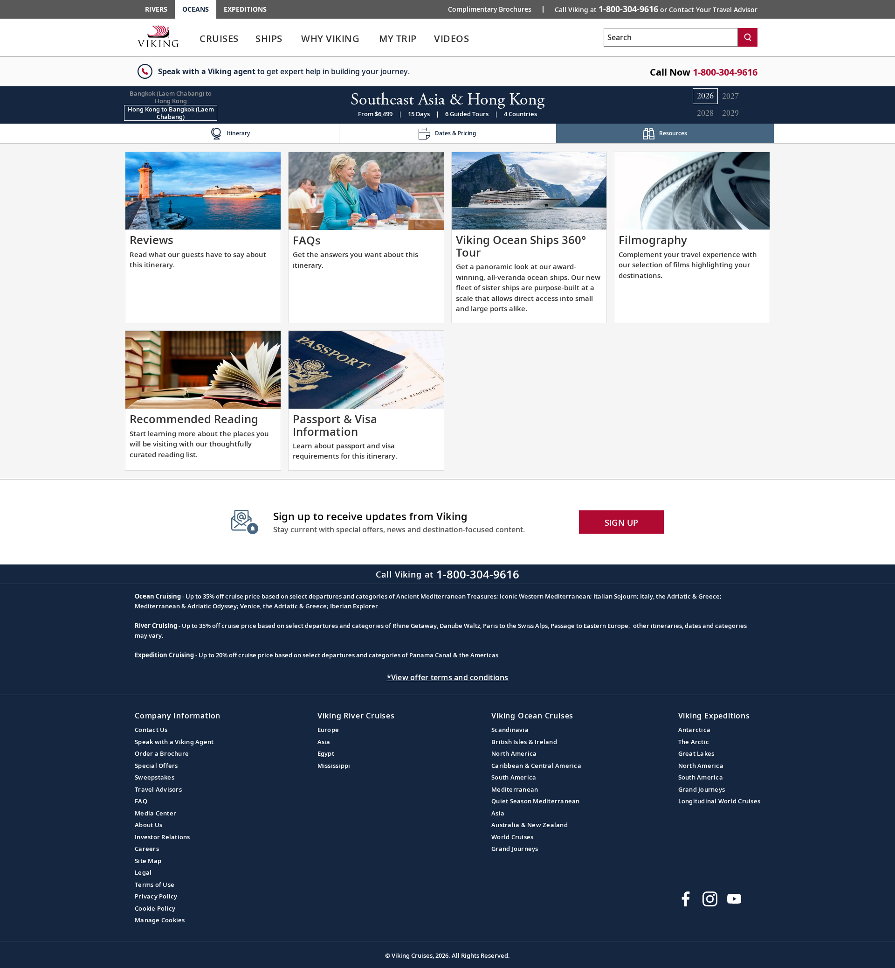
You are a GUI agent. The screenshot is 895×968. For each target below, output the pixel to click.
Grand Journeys (514, 848)
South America (513, 777)
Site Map (148, 861)
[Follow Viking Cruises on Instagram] (709, 899)
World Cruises (512, 837)
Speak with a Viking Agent (174, 742)
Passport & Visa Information (335, 425)
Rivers (156, 9)
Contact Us (151, 729)
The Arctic (693, 742)
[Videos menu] (480, 38)
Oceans (195, 9)
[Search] (747, 37)
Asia (323, 742)
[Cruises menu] (250, 38)
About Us (148, 825)
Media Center (155, 813)
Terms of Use (154, 884)
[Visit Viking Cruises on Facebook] (685, 899)
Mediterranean (514, 789)
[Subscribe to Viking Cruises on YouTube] (734, 899)
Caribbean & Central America (536, 765)
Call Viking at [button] (656, 8)
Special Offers (156, 765)
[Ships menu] (292, 38)
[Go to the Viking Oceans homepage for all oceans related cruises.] (158, 36)
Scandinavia (510, 729)
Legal (143, 872)
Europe (328, 729)
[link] (219, 41)
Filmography (653, 239)
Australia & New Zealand (529, 825)
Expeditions (245, 9)
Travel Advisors (158, 789)
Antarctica (694, 729)
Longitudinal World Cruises (719, 801)
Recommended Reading (194, 418)
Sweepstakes (154, 777)
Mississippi (334, 765)
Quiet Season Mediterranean (535, 801)
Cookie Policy (155, 908)
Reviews (151, 239)
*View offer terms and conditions (448, 677)
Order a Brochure (162, 753)
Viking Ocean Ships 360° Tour (521, 245)
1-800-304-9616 (725, 72)
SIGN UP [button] (622, 522)
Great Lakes (696, 753)
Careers (147, 848)
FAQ (141, 801)
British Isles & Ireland (524, 742)
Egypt (325, 753)
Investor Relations (162, 837)
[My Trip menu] (428, 38)
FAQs (307, 240)
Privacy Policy (156, 896)
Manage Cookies (160, 920)
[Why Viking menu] (372, 38)
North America (514, 753)
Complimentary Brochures (489, 9)
